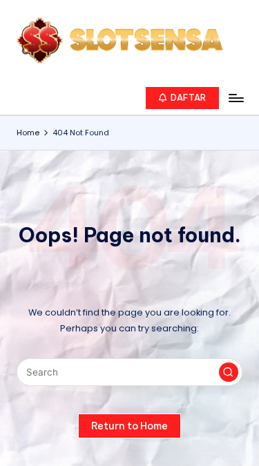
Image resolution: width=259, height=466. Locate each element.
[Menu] (235, 97)
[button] (182, 98)
